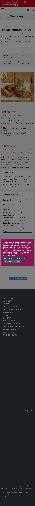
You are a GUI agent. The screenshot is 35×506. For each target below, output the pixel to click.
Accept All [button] (16, 261)
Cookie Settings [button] (21, 258)
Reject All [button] (8, 261)
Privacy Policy (8, 258)
